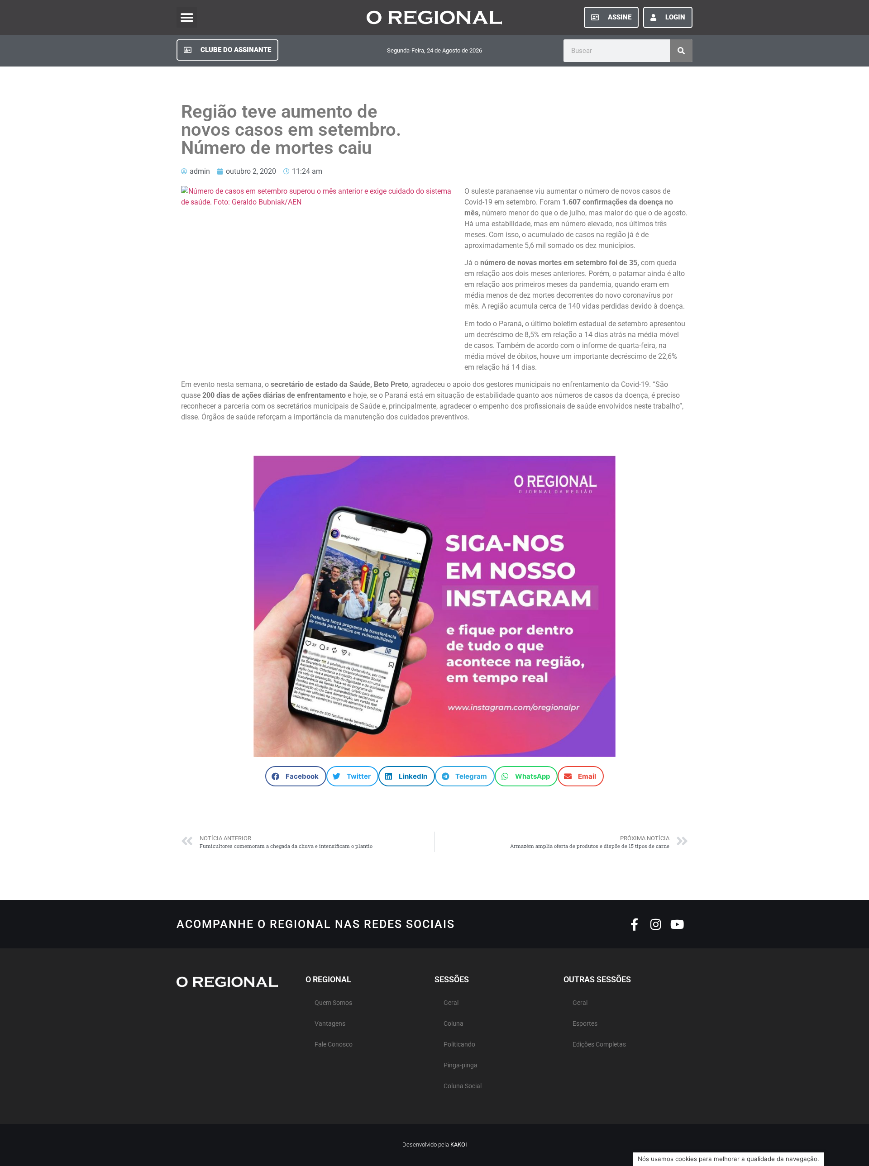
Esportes (585, 1024)
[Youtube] (677, 924)
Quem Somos (333, 1003)
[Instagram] (655, 924)
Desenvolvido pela (434, 1144)
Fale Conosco (334, 1044)
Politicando (459, 1044)
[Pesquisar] (681, 50)
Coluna (453, 1024)
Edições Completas (599, 1044)
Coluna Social (463, 1086)
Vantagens (330, 1024)
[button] (187, 17)
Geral (451, 1003)
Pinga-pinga (460, 1065)
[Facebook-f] (634, 924)
